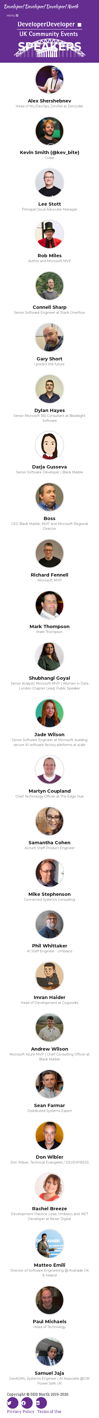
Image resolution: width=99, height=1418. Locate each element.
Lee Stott (49, 204)
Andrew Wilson (49, 1049)
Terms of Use (49, 1411)
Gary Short (49, 359)
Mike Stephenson (49, 894)
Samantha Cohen (49, 842)
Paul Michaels (50, 1321)
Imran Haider (49, 997)
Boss (49, 518)
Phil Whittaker (49, 946)
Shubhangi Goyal (49, 678)
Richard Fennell (49, 575)
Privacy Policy (21, 1411)
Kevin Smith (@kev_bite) (49, 152)
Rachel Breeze (49, 1208)
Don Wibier (49, 1157)
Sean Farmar (49, 1105)
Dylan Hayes (49, 410)
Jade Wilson (49, 734)
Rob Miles (50, 255)
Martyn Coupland (50, 791)
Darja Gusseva (49, 467)
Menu (11, 15)
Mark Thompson (49, 626)
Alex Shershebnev (49, 101)
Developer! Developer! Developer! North (41, 6)
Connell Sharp (50, 307)
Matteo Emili (49, 1265)
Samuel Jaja (49, 1373)
